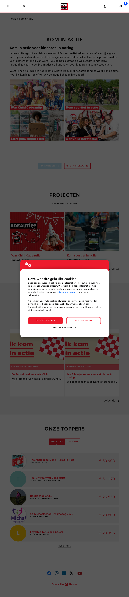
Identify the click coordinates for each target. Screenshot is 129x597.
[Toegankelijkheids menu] (125, 3)
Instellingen (83, 320)
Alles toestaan (45, 320)
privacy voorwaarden (67, 292)
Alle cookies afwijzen (64, 328)
